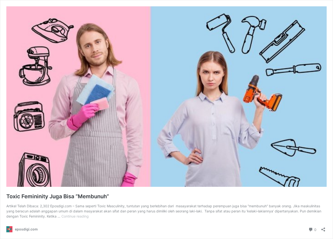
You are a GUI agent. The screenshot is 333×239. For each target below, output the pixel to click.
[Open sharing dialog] (323, 228)
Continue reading (75, 216)
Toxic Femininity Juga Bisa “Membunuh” (57, 196)
